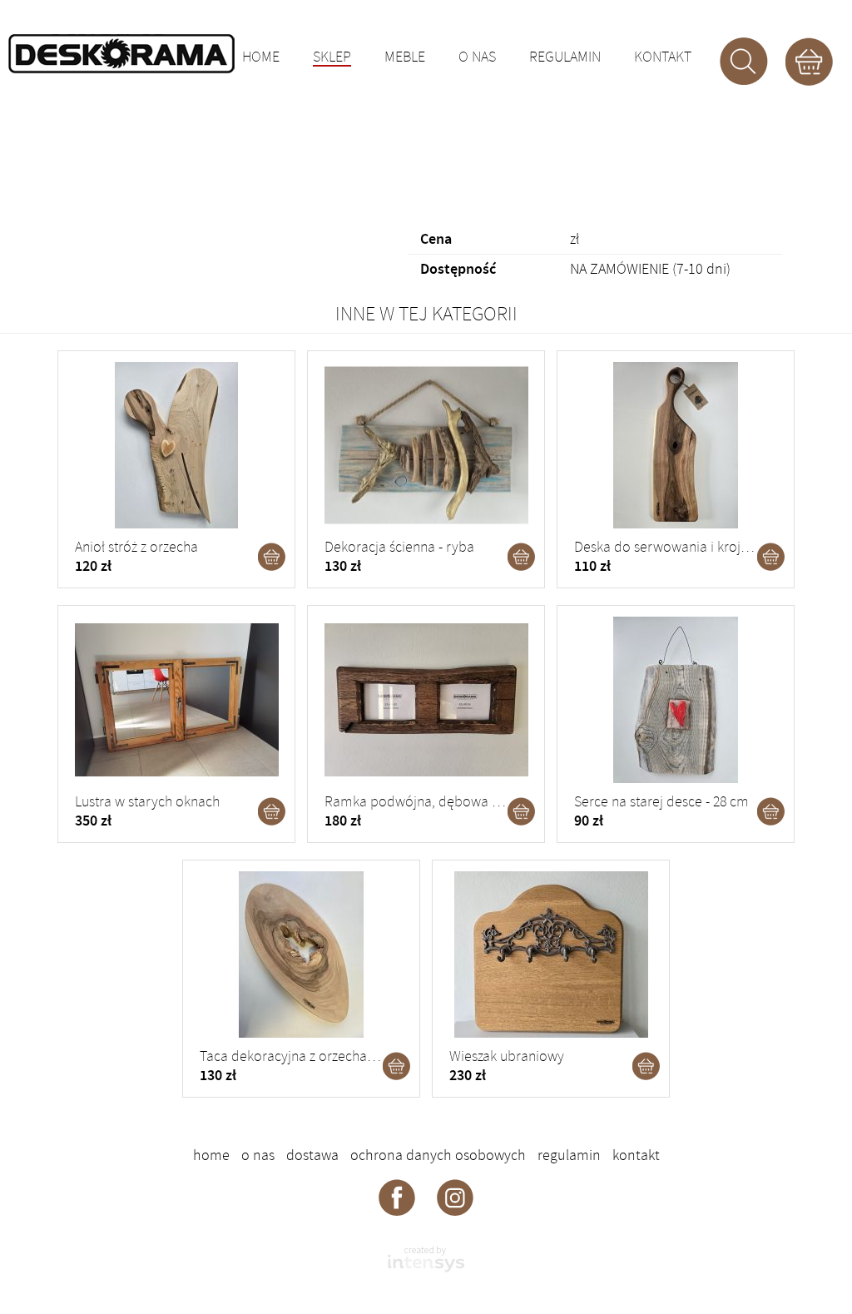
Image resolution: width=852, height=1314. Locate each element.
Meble (404, 57)
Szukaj (744, 61)
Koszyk (809, 61)
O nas (477, 57)
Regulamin (565, 57)
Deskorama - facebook (397, 1196)
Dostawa (312, 1155)
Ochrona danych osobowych (438, 1155)
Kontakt (662, 57)
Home (261, 57)
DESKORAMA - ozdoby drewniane (121, 54)
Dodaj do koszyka (272, 557)
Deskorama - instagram (455, 1196)
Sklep (332, 58)
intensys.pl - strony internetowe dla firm (426, 1259)
